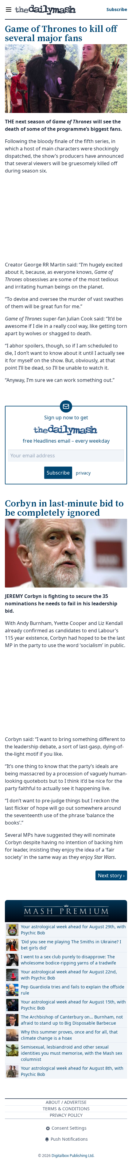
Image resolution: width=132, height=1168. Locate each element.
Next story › (111, 875)
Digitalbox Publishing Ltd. (73, 1155)
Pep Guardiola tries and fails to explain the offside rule (72, 990)
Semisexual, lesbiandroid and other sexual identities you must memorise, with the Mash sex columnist (71, 1053)
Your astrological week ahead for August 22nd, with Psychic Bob (69, 975)
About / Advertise (66, 1102)
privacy (83, 473)
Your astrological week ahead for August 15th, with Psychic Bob (73, 1005)
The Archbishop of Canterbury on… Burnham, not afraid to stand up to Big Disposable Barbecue (72, 1020)
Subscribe (58, 472)
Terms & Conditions (66, 1109)
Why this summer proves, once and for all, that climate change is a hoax (69, 1035)
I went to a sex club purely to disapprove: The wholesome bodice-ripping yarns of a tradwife (68, 960)
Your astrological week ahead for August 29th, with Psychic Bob (73, 930)
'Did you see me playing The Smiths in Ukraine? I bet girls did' (71, 945)
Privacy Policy (66, 1115)
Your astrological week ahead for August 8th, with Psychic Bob (72, 1071)
